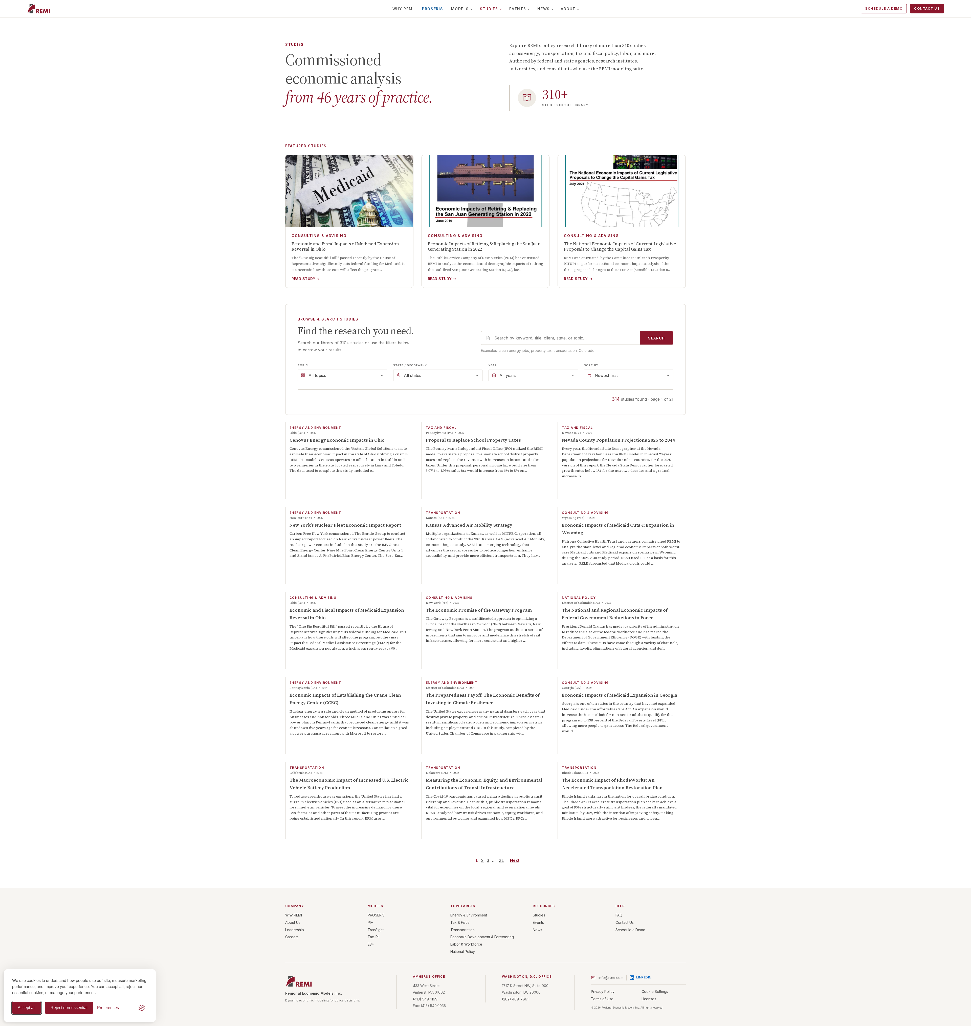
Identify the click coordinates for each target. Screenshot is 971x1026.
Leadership (294, 930)
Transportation (462, 930)
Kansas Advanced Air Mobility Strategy (469, 525)
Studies (489, 9)
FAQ (618, 915)
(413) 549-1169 (425, 999)
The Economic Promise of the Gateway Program (479, 610)
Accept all (26, 1008)
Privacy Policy (602, 991)
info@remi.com (611, 977)
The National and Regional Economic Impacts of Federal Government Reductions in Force (615, 614)
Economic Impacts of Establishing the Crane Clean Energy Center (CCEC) (345, 699)
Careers (292, 937)
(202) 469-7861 (515, 999)
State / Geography (410, 365)
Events (517, 9)
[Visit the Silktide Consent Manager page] (142, 1008)
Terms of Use (602, 999)
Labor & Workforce (466, 944)
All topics (317, 375)
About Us (292, 922)
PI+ (370, 922)
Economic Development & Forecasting (482, 937)
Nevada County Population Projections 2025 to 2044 (618, 440)
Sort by (591, 365)
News (543, 9)
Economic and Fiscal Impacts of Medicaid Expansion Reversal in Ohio (347, 614)
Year (493, 365)
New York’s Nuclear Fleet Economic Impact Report (345, 525)
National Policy (462, 951)
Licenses (649, 999)
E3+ (371, 944)
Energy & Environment (468, 915)
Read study (306, 278)
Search (656, 338)
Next (514, 860)
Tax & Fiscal (460, 922)
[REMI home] (39, 8)
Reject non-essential (69, 1008)
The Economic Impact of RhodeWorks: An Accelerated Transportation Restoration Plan (612, 784)
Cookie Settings (655, 991)
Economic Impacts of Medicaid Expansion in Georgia (619, 695)
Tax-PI (373, 937)
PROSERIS (432, 9)
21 (501, 860)
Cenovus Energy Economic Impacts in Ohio (337, 440)
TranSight (376, 930)
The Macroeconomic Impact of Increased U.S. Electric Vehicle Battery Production (349, 784)
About (568, 9)
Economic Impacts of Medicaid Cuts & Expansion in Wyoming (618, 529)
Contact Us (927, 8)
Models (460, 9)
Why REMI (403, 9)
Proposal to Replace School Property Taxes (473, 440)
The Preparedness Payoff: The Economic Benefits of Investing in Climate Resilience (483, 699)
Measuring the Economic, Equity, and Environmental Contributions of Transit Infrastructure (484, 784)
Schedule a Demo (883, 8)
